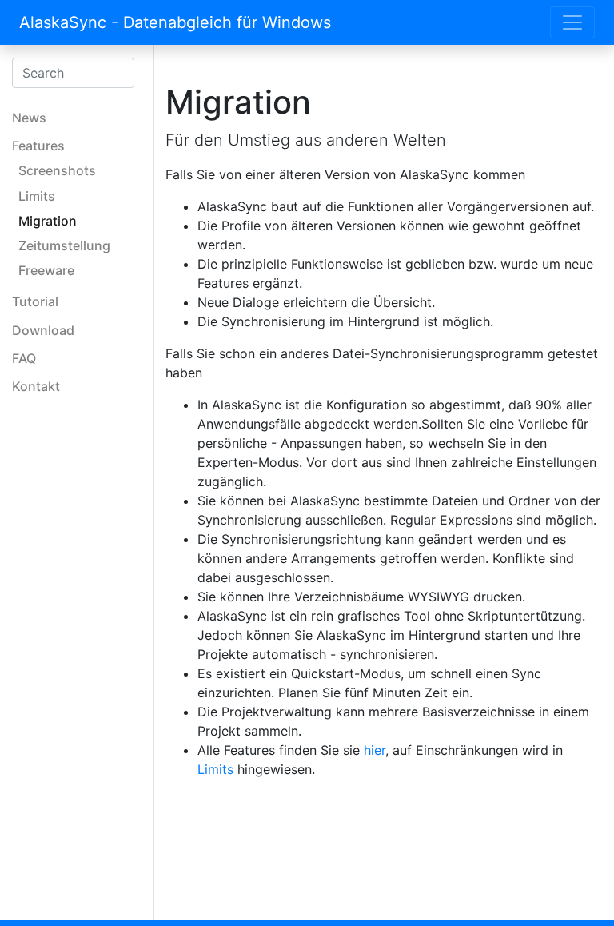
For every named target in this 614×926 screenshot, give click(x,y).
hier (374, 750)
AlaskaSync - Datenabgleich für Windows (175, 22)
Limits (215, 769)
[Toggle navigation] (572, 22)
